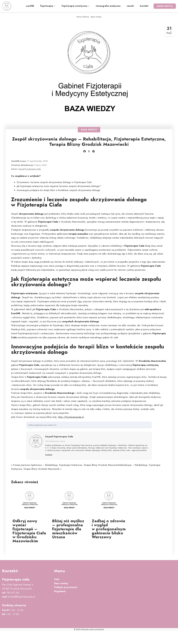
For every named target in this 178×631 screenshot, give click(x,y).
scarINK (30, 6)
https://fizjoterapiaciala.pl (71, 417)
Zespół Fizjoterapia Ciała (29, 169)
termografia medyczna (108, 6)
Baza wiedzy (96, 16)
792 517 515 (10, 592)
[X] (89, 151)
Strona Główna (83, 16)
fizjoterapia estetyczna (74, 6)
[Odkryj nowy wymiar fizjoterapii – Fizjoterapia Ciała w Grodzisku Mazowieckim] (29, 501)
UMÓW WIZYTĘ (165, 6)
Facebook (48, 455)
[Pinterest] (93, 151)
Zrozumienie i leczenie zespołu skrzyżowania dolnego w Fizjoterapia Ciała (54, 182)
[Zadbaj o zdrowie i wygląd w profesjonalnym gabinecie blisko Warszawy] (108, 501)
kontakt (144, 6)
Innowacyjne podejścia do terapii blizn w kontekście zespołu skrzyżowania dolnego (58, 190)
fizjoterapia (46, 6)
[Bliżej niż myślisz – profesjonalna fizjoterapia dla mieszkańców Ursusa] (69, 501)
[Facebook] (84, 151)
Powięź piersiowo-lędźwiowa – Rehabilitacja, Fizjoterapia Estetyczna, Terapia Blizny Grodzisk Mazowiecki (66, 465)
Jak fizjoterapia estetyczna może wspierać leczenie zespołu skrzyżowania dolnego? (59, 186)
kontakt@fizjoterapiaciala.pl (18, 596)
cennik (130, 6)
